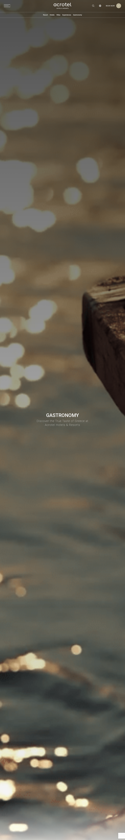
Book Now (110, 6)
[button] (100, 6)
